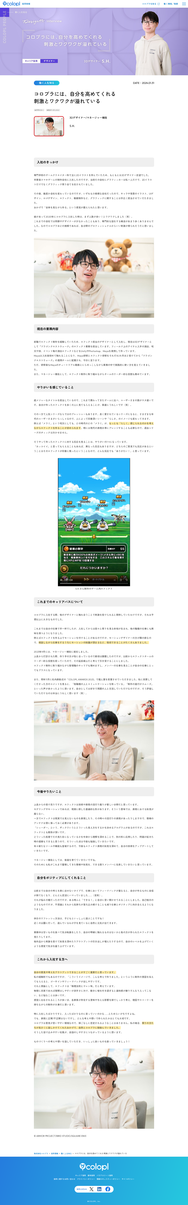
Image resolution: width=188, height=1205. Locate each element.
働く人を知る (66, 1153)
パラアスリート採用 (105, 1175)
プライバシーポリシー (86, 1179)
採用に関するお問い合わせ (64, 1179)
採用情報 (26, 4)
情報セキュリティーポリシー (108, 1179)
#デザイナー (39, 110)
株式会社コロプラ (41, 1153)
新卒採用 (91, 1175)
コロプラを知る (149, 4)
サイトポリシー (128, 1179)
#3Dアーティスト (53, 110)
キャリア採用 (80, 1175)
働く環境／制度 (171, 4)
